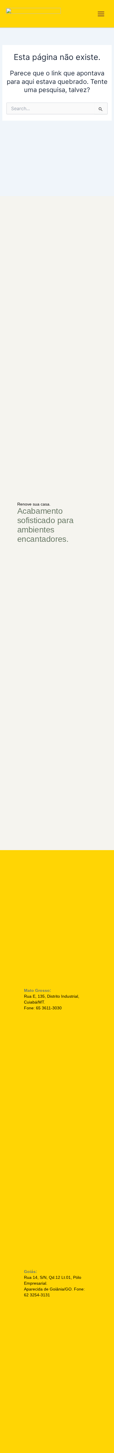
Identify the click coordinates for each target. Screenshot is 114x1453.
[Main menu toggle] (101, 14)
